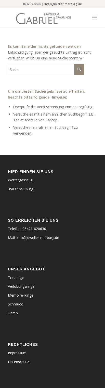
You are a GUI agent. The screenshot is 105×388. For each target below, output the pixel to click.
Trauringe (16, 277)
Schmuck (15, 304)
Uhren (13, 313)
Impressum (17, 352)
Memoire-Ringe (20, 295)
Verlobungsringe (21, 286)
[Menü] (94, 17)
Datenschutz (18, 361)
